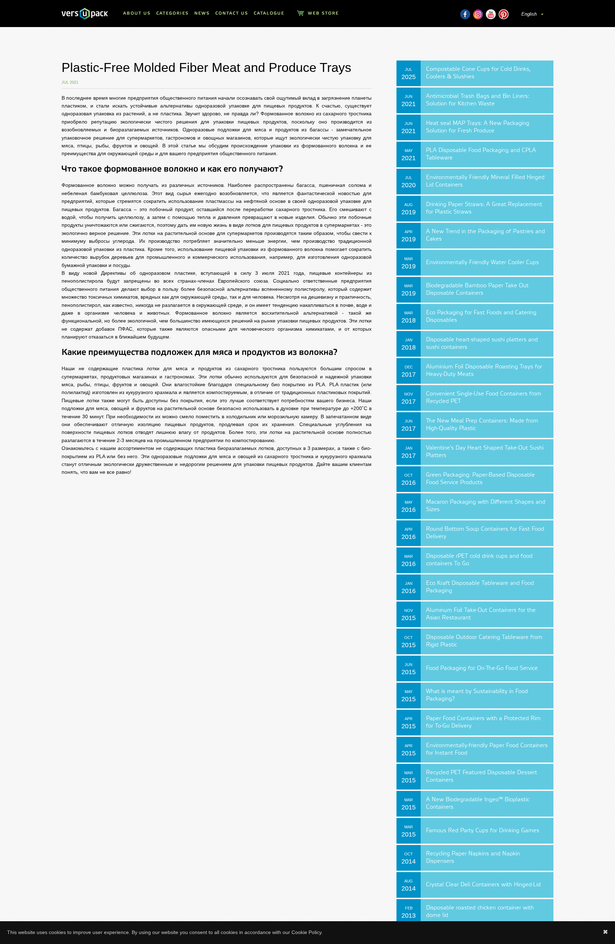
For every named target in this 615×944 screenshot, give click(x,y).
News (202, 13)
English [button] (529, 14)
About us (137, 13)
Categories (172, 13)
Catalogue (269, 13)
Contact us (231, 13)
